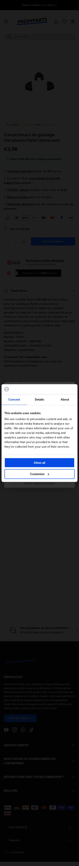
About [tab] (65, 399)
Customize (37, 474)
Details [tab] (39, 399)
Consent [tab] (14, 399)
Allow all (39, 462)
